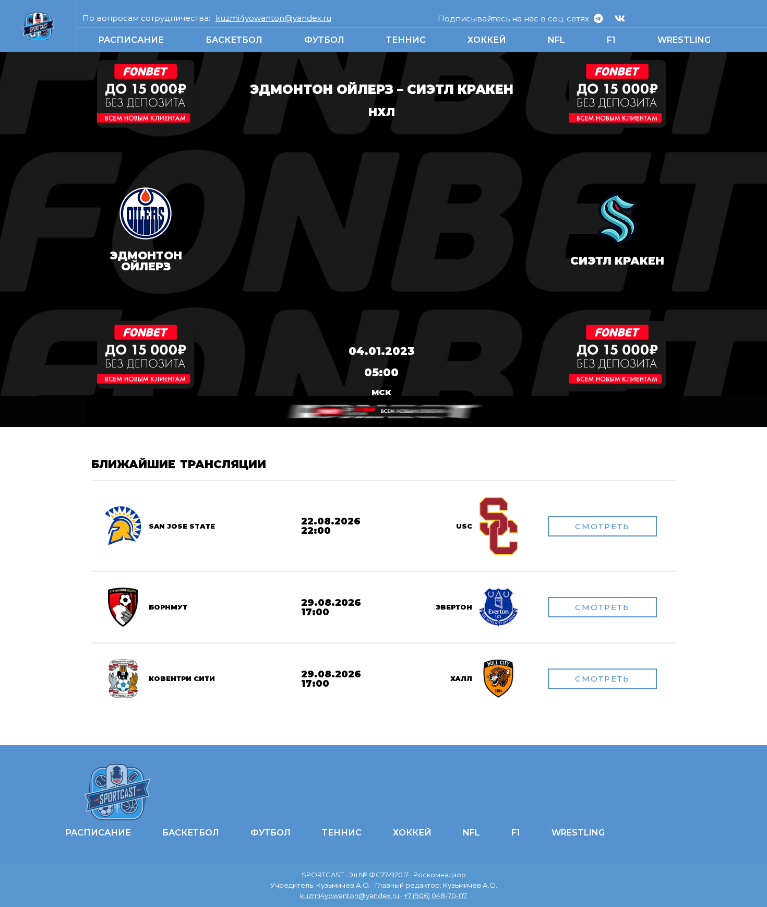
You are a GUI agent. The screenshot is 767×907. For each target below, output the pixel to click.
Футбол (324, 40)
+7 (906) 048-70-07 (435, 895)
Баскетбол (234, 40)
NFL (556, 40)
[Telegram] (598, 18)
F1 (611, 40)
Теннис (406, 40)
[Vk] (619, 18)
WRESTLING (684, 40)
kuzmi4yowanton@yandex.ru (273, 18)
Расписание (131, 40)
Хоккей (487, 40)
